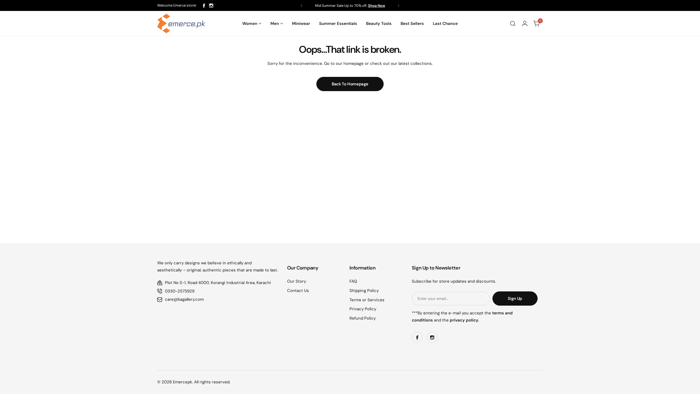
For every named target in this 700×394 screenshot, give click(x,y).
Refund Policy (362, 318)
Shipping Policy (364, 290)
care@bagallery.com (184, 299)
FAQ (353, 281)
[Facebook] (204, 6)
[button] (301, 5)
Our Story (296, 281)
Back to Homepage (350, 84)
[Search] (513, 24)
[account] (525, 24)
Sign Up (515, 298)
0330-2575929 (179, 291)
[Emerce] (181, 23)
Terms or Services (366, 300)
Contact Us (298, 290)
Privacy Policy (362, 309)
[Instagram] (211, 6)
